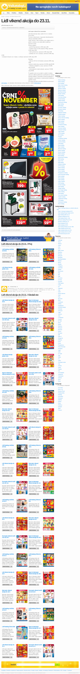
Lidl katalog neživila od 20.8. (8, 250)
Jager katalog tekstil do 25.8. (64, 231)
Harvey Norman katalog (63, 117)
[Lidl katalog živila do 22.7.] (48, 614)
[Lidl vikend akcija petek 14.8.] (21, 273)
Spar (59, 355)
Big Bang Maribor (62, 259)
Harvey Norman (61, 293)
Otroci (48, 13)
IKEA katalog (61, 123)
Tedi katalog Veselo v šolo (64, 218)
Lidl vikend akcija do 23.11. (25, 20)
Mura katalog (61, 155)
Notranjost (60, 398)
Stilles (59, 357)
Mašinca (60, 326)
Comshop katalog (62, 97)
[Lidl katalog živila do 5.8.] (48, 505)
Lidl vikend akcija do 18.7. (8, 573)
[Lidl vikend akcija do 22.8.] (21, 306)
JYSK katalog (61, 133)
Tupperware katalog (62, 198)
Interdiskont (60, 305)
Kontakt (33, 670)
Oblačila (21, 13)
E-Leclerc (60, 278)
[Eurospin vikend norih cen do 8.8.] (21, 433)
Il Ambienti (60, 302)
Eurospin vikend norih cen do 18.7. (35, 591)
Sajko (59, 350)
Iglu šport (60, 298)
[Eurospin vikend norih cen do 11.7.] (48, 650)
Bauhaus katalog (62, 88)
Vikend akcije (57, 1)
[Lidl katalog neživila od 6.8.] (21, 451)
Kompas (60, 136)
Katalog (40, 670)
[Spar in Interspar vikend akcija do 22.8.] (48, 306)
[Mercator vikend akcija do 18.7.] (21, 596)
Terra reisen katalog (62, 195)
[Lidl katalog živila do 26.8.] (48, 255)
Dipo (59, 272)
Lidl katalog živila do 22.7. (35, 609)
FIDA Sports (61, 283)
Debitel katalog (61, 100)
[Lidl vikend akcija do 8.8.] (48, 433)
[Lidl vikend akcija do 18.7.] (21, 578)
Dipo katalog (61, 104)
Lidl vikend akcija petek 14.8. (7, 268)
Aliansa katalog (61, 80)
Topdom (60, 369)
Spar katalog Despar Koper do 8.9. (66, 213)
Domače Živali (55, 13)
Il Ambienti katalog (62, 124)
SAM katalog (61, 183)
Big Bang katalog (62, 92)
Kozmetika (71, 13)
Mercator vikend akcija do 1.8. (33, 464)
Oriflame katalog (62, 164)
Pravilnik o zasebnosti (11, 670)
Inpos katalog (61, 126)
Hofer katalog (61, 121)
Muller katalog (61, 153)
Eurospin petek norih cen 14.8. (35, 373)
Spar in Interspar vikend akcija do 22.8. (35, 300)
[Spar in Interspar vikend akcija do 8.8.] (48, 415)
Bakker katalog (61, 86)
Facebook (70, 670)
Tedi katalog (61, 193)
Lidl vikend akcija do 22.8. (8, 300)
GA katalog (60, 110)
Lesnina (60, 319)
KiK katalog (60, 135)
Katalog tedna (61, 393)
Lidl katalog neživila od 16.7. (8, 609)
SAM (59, 352)
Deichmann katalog (62, 102)
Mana (59, 322)
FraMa (59, 284)
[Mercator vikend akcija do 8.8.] (21, 415)
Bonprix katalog (61, 93)
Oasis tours (60, 160)
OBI (59, 334)
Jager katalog (61, 131)
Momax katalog (61, 152)
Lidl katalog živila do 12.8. (35, 446)
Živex (59, 379)
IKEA (59, 300)
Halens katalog (61, 116)
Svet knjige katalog (62, 190)
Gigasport (60, 288)
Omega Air (60, 338)
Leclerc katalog (61, 140)
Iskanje (13, 665)
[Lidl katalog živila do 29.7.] (48, 560)
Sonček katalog (61, 184)
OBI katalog (61, 162)
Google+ (65, 670)
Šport (36, 13)
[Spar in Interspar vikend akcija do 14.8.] (21, 378)
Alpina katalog (61, 81)
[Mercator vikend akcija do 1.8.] (48, 469)
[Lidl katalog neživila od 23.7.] (21, 560)
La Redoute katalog (62, 138)
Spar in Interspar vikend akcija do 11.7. (35, 627)
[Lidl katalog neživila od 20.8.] (21, 255)
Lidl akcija (7, 16)
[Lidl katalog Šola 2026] (21, 632)
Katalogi (40, 1)
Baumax (60, 254)
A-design (60, 240)
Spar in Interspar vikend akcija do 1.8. (35, 482)
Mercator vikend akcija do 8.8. (7, 409)
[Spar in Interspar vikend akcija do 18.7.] (48, 578)
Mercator (60, 329)
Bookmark (51, 670)
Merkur (59, 331)
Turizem (60, 410)
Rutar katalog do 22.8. (63, 223)
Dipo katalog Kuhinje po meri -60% (66, 226)
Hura (59, 297)
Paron (59, 341)
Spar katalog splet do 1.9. (64, 214)
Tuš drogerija (61, 372)
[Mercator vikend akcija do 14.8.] (48, 360)
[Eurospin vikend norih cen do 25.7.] (21, 542)
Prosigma (60, 348)
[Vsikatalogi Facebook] (53, 10)
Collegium (60, 266)
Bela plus (60, 255)
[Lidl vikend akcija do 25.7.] (21, 523)
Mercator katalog (62, 148)
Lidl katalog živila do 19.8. (35, 391)
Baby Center (61, 250)
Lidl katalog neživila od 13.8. (34, 268)
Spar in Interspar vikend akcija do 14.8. (8, 373)
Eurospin (60, 281)
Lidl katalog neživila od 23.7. (8, 554)
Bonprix (60, 260)
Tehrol (59, 367)
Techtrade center (62, 362)
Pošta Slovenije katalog (63, 174)
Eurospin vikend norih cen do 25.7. (8, 536)
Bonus (59, 262)
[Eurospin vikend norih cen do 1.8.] (21, 487)
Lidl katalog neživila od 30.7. (8, 500)
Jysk (59, 315)
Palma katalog (61, 167)
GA (59, 286)
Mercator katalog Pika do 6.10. (65, 219)
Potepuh (60, 406)
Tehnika (42, 13)
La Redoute (60, 317)
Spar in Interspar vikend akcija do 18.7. (35, 573)
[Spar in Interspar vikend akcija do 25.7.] (48, 542)
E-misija (60, 279)
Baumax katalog (61, 90)
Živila (8, 13)
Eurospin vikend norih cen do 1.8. (8, 482)
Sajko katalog (61, 179)
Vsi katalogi (45, 670)
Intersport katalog (62, 129)
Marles (59, 324)
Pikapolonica (61, 345)
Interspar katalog (62, 128)
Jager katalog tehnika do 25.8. (65, 230)
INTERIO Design (62, 307)
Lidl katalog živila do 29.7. (35, 554)
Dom (32, 13)
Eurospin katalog (62, 109)
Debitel (59, 269)
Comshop (60, 267)
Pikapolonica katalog (63, 172)
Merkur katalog (61, 150)
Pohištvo (14, 13)
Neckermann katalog (62, 157)
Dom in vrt (60, 389)
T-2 (59, 358)
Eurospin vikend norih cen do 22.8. (8, 319)
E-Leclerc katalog (62, 107)
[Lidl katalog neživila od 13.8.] (48, 273)
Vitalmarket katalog (62, 202)
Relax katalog (61, 176)
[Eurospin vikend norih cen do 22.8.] (21, 324)
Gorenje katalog (61, 114)
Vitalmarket (60, 376)
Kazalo (36, 670)
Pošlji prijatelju (57, 670)
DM (59, 274)
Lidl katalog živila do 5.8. (35, 500)
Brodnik (60, 264)
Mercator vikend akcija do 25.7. (33, 518)
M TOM (60, 321)
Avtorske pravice (27, 670)
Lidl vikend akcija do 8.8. (35, 427)
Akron (59, 241)
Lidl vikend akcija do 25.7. (8, 518)
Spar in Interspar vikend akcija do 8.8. (35, 409)
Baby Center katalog (62, 85)
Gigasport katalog (62, 112)
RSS (61, 670)
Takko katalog (61, 191)
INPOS (59, 303)
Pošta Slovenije (61, 346)
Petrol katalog (61, 169)
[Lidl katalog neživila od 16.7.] (21, 614)
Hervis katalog (61, 119)
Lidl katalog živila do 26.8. (35, 250)
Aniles (59, 245)
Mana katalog (61, 145)
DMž (59, 276)
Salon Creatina (61, 181)
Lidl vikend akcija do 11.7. (8, 645)
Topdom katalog (61, 196)
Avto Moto (64, 13)
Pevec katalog (61, 171)
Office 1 (60, 336)
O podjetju (3, 670)
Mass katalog (61, 147)
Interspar (60, 309)
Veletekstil (60, 374)
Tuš (59, 370)
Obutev (27, 13)
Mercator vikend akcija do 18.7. (7, 591)
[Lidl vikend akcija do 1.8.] (21, 469)
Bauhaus (60, 252)
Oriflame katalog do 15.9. (64, 216)
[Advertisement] (14, 41)
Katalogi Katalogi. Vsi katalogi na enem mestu (14, 7)
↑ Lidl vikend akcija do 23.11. (73, 672)
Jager (59, 312)
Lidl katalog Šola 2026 (8, 626)
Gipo (59, 290)
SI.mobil (60, 353)
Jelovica (60, 314)
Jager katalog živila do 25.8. (64, 228)
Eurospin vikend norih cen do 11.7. (35, 645)
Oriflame (60, 340)
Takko (59, 360)
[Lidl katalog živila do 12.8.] (48, 451)
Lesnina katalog (61, 141)
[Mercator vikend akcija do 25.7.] (48, 523)
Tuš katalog (60, 200)
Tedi (59, 364)
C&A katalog (61, 95)
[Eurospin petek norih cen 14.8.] (48, 378)
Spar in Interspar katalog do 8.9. (65, 211)
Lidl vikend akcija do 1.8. (8, 464)
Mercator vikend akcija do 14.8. (33, 355)
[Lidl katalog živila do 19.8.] (48, 396)
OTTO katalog (61, 166)
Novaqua (60, 333)
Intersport (60, 310)
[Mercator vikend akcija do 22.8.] (48, 324)
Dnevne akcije (48, 1)
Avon (59, 248)
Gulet (59, 291)
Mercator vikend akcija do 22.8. (33, 319)
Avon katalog (61, 83)
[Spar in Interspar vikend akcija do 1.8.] (48, 487)
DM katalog (60, 105)
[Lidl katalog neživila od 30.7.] (21, 505)
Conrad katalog (61, 98)
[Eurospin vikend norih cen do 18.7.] (48, 596)
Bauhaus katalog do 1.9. (63, 221)
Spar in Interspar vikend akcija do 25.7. (35, 536)
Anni (59, 247)
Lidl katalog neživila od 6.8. (8, 446)
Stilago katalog (61, 188)
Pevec (59, 343)
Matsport (60, 327)
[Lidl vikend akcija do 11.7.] (21, 650)
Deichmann (60, 271)
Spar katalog (61, 186)
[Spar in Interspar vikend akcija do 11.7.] (48, 632)
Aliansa (59, 243)
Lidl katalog (4, 83)
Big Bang (60, 257)
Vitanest (60, 377)
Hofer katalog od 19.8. (63, 225)
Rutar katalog (61, 178)
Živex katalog (61, 203)
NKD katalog (61, 159)
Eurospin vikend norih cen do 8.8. (8, 427)
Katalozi (77, 1)
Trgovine (65, 1)
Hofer (59, 295)
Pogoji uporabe (19, 670)
